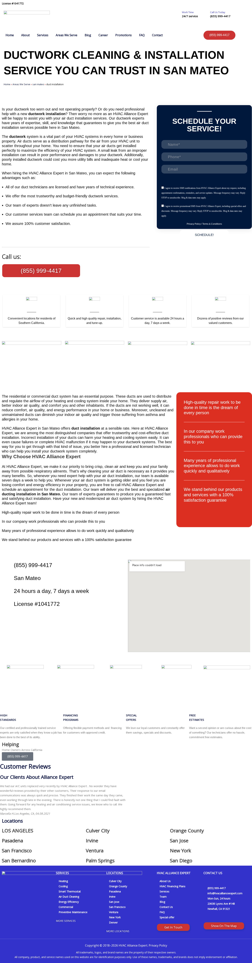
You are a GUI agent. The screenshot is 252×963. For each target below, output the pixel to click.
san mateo (38, 84)
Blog (88, 35)
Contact (157, 35)
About (25, 35)
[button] (3, 799)
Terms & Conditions (212, 224)
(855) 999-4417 (220, 16)
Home (10, 35)
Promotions (123, 35)
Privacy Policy (194, 224)
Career (103, 35)
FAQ (142, 35)
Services (42, 35)
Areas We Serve (66, 35)
